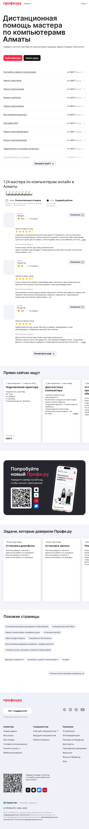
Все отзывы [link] (8, 739)
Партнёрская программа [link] (75, 748)
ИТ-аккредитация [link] (71, 735)
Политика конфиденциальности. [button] (28, 819)
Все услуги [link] (8, 735)
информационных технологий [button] (16, 815)
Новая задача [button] (10, 731)
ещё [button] (76, 413)
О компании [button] (69, 731)
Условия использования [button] (15, 744)
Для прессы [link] (68, 744)
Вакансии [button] (67, 752)
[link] (12, 58)
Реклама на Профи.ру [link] (73, 739)
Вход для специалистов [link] (44, 735)
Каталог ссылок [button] (10, 748)
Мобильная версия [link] (12, 752)
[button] (77, 215)
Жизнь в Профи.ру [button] (71, 757)
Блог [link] (65, 761)
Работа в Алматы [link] (41, 739)
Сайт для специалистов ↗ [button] (45, 731)
